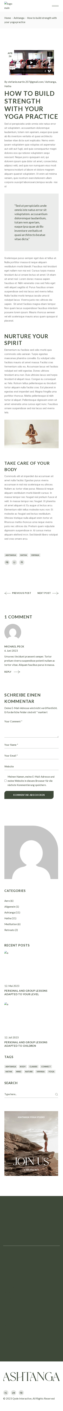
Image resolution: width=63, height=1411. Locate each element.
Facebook (8, 1292)
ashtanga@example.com (16, 1341)
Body (23, 1066)
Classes (33, 1066)
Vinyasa (35, 555)
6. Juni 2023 (11, 650)
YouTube (8, 1298)
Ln (13, 1392)
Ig (6, 1392)
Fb (21, 1392)
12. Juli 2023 (11, 1037)
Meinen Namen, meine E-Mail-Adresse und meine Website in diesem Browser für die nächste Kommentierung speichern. (31, 780)
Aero (7, 900)
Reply (7, 671)
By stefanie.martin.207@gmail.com (23, 81)
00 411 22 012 (11, 1330)
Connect (46, 1066)
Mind (18, 1071)
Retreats (9, 929)
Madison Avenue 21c (14, 1325)
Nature (29, 1071)
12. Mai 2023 (11, 985)
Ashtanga (19, 17)
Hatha (7, 86)
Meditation (10, 924)
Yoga (51, 1071)
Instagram (9, 1286)
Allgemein (9, 906)
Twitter (7, 1304)
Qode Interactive (22, 1398)
